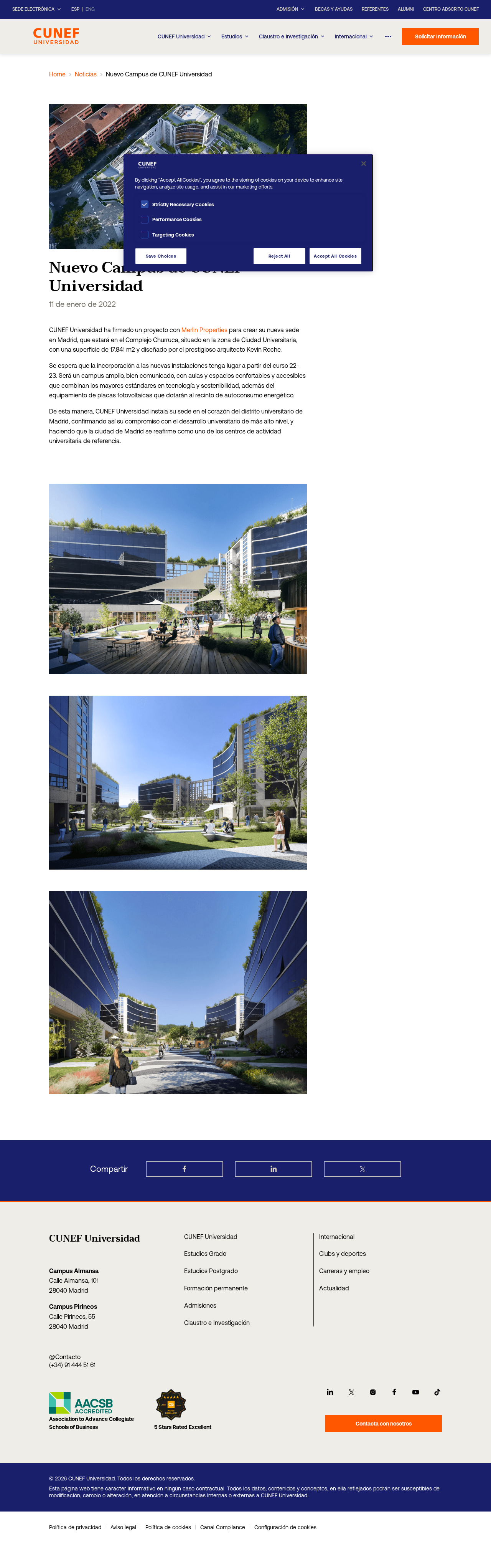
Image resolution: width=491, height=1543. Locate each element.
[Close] (363, 163)
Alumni (406, 9)
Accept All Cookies (335, 255)
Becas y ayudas (334, 9)
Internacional (351, 36)
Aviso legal (123, 1527)
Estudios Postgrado (211, 1270)
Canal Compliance (222, 1527)
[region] (248, 212)
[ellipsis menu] (388, 36)
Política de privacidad (75, 1527)
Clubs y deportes (342, 1253)
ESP (75, 9)
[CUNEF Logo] (56, 35)
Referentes (375, 9)
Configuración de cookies (285, 1527)
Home (57, 74)
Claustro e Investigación (288, 36)
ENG (90, 9)
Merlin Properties (204, 329)
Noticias (86, 74)
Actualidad (334, 1288)
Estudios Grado (205, 1253)
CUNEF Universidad (210, 1236)
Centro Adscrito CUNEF (451, 9)
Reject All (279, 255)
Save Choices (161, 255)
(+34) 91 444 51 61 (72, 1364)
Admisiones (200, 1305)
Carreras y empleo (344, 1270)
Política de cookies (168, 1527)
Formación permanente (216, 1288)
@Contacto (65, 1356)
